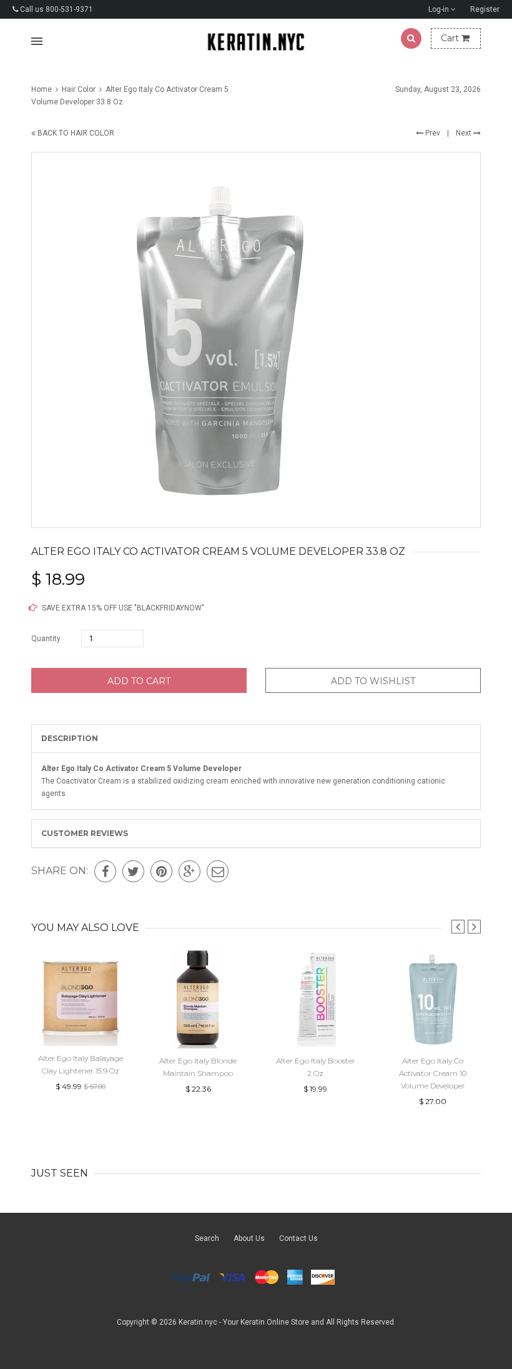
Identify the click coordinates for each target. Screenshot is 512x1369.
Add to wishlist (373, 681)
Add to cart (138, 681)
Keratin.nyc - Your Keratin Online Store (244, 1322)
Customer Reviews (84, 833)
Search (207, 1238)
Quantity (46, 638)
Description (69, 738)
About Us (249, 1238)
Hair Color (79, 89)
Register (485, 9)
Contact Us (298, 1238)
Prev (431, 133)
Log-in (439, 9)
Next (464, 133)
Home (42, 89)
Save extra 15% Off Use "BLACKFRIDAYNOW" (122, 608)
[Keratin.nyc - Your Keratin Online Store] (256, 41)
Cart (451, 38)
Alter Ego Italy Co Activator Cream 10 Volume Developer (432, 1073)
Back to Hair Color (75, 133)
